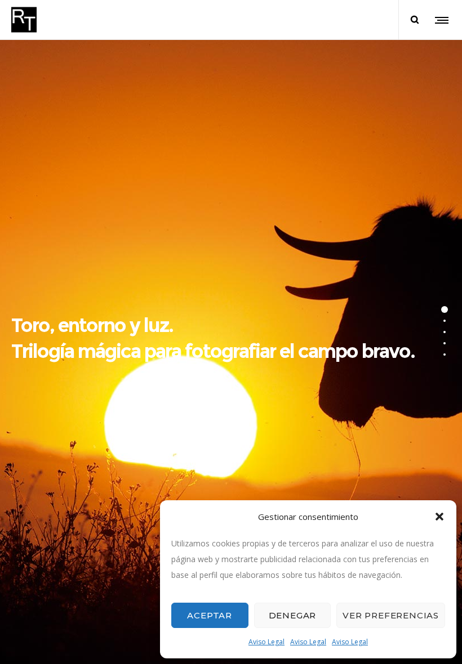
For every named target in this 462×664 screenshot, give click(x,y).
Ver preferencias (391, 615)
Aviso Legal (266, 642)
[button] (439, 516)
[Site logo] (24, 19)
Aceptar (209, 615)
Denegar (293, 615)
